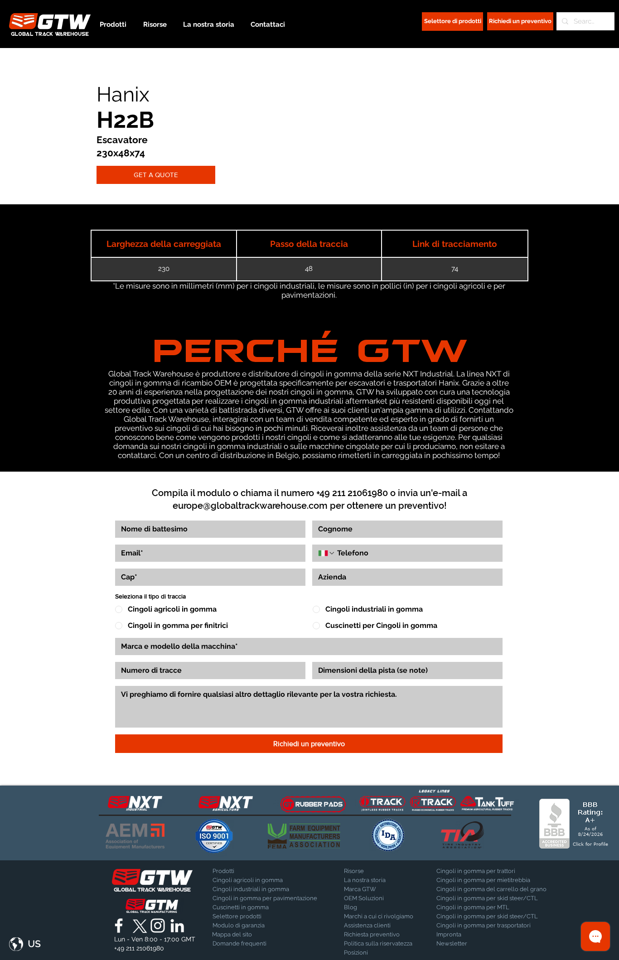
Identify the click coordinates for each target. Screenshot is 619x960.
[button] (25, 944)
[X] (138, 925)
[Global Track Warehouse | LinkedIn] (177, 925)
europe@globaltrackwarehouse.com (250, 505)
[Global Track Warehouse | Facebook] (118, 925)
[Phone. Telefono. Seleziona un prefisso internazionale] (326, 553)
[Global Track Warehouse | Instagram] (157, 925)
